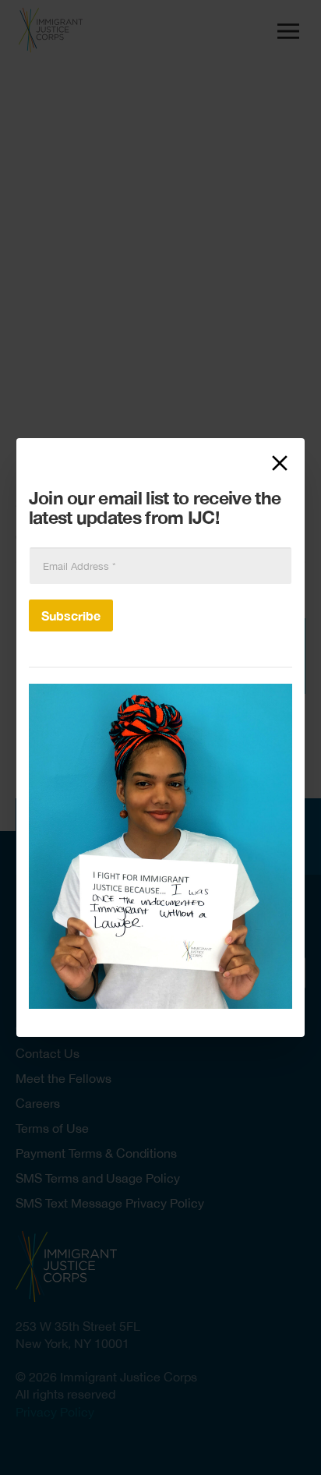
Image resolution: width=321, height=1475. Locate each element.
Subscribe (71, 615)
